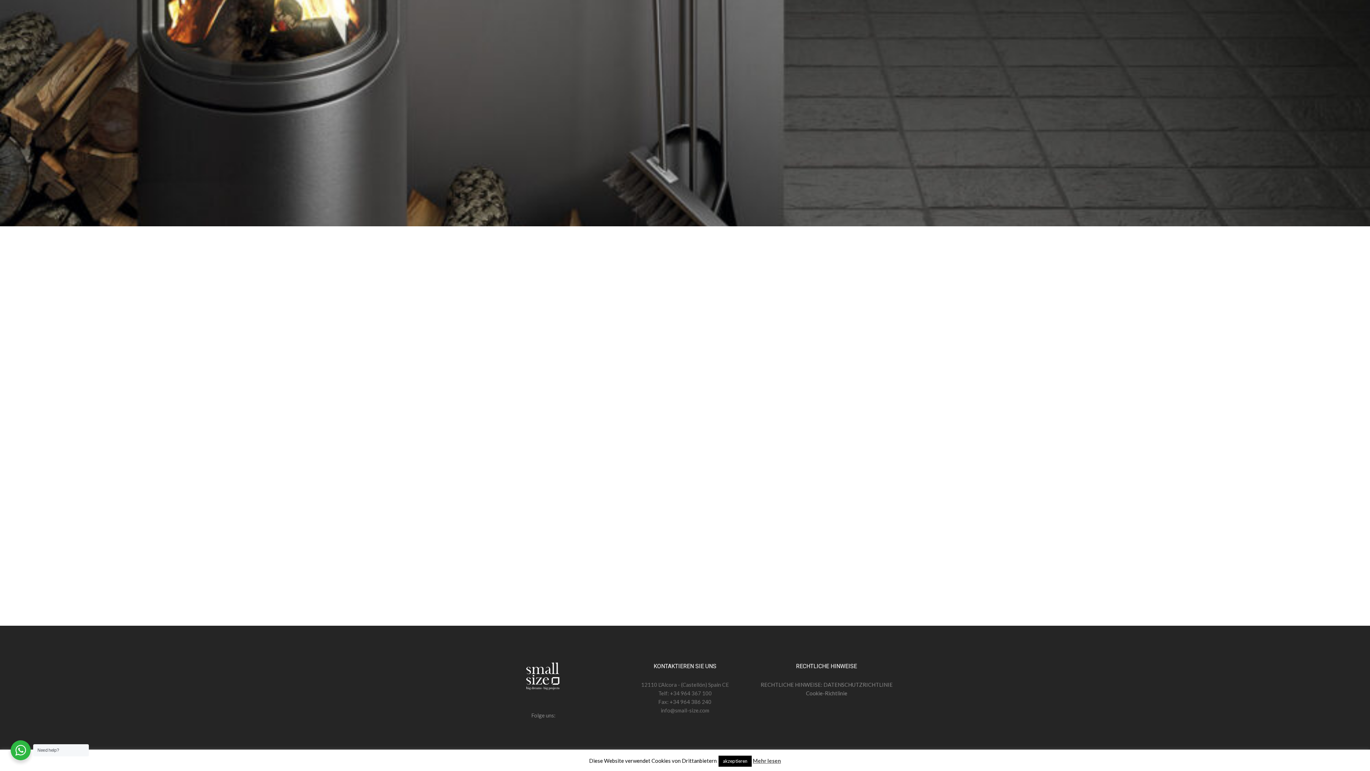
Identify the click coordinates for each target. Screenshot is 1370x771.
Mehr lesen (767, 760)
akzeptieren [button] (735, 761)
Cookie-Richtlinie (826, 693)
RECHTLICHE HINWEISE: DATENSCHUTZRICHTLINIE (827, 684)
